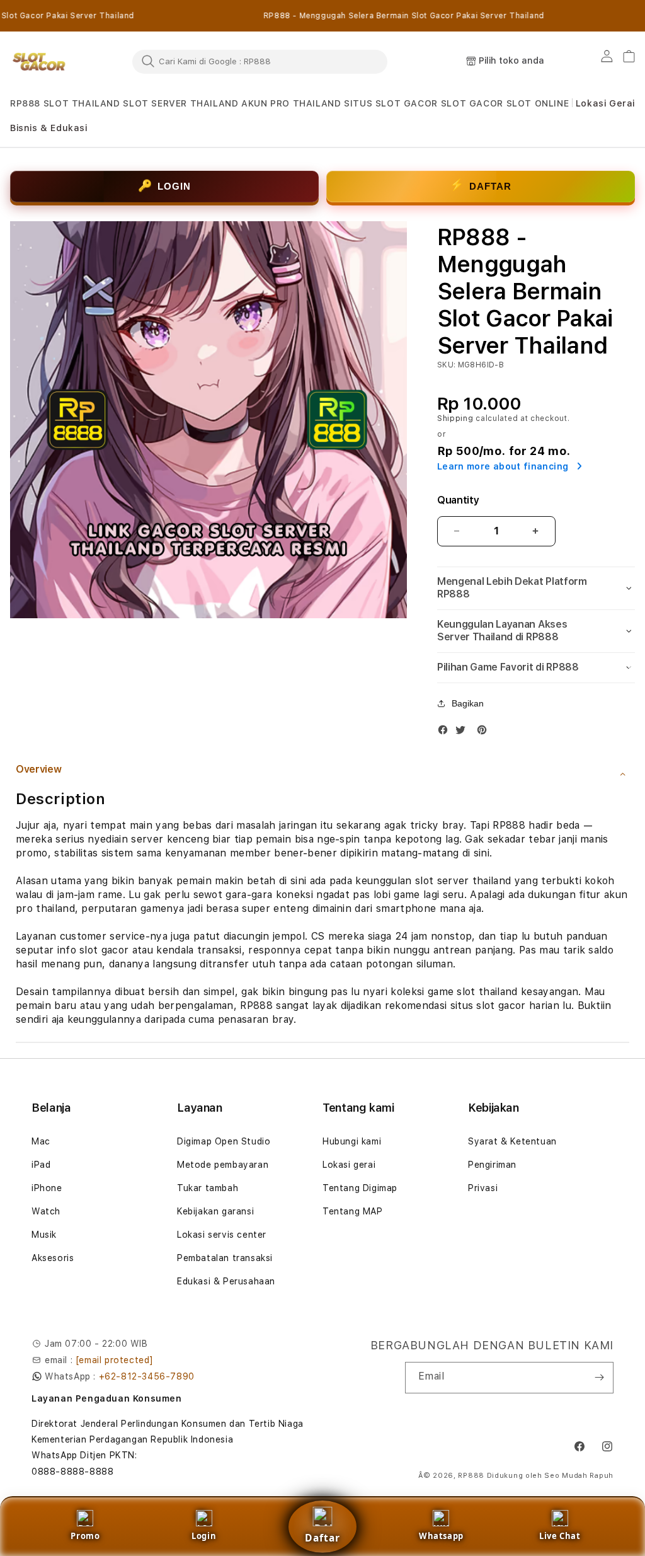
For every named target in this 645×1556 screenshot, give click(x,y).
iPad (40, 1165)
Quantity (458, 500)
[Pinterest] (485, 729)
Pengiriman (492, 1165)
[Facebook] (446, 729)
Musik (44, 1235)
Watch (45, 1211)
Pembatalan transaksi (225, 1258)
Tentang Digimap (359, 1188)
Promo (85, 1536)
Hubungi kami (351, 1141)
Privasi (483, 1188)
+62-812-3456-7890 (147, 1376)
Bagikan (468, 703)
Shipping (455, 418)
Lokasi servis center (221, 1235)
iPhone (46, 1188)
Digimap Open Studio (223, 1141)
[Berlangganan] (599, 1377)
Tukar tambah (207, 1188)
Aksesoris (52, 1258)
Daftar (322, 1538)
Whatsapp (441, 1536)
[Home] (39, 61)
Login (203, 1536)
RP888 (471, 1476)
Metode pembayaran (222, 1165)
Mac (40, 1141)
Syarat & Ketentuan (512, 1141)
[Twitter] (463, 729)
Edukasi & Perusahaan (226, 1281)
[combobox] (259, 61)
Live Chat (559, 1536)
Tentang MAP (352, 1211)
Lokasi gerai (348, 1165)
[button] (25, 103)
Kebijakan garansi (215, 1211)
